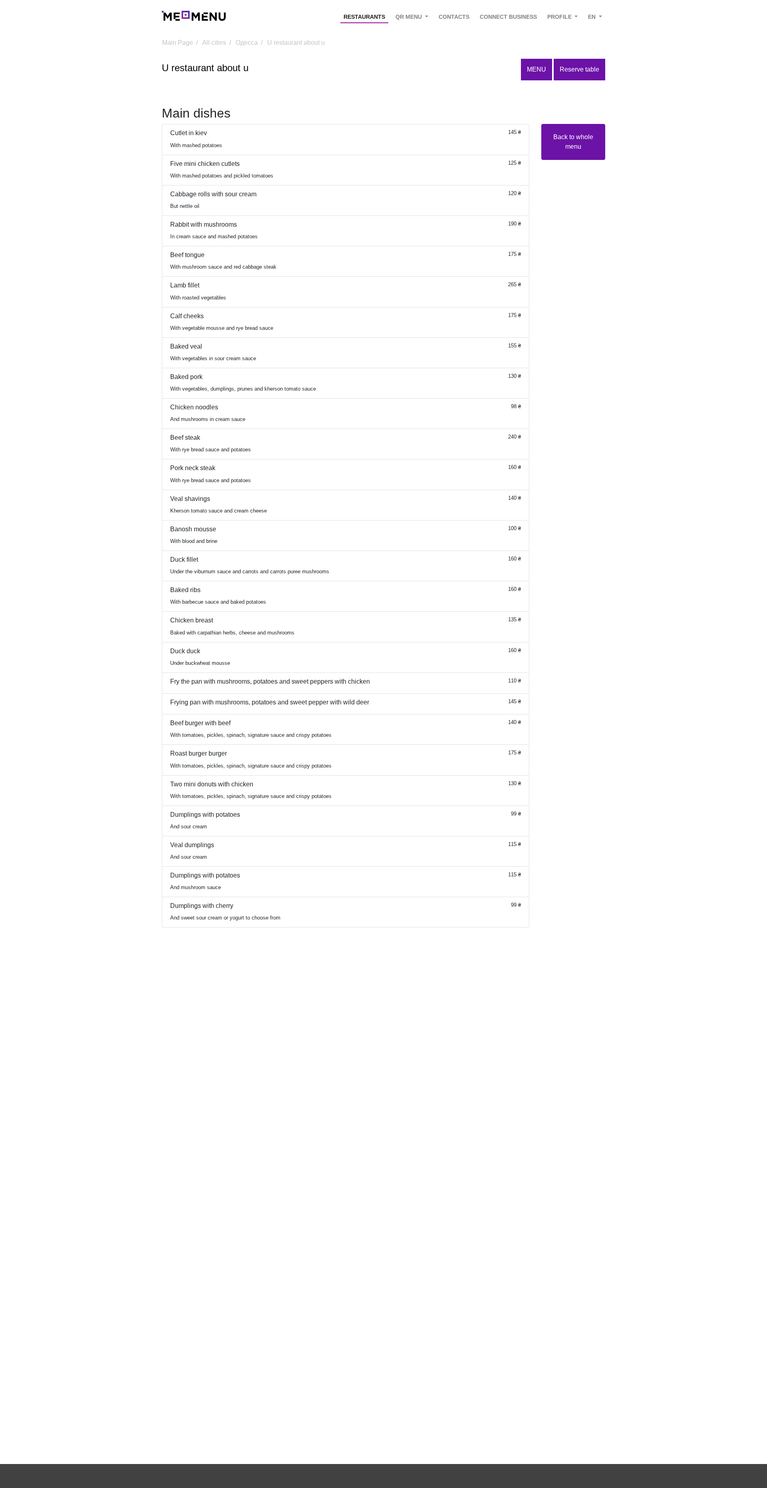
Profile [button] (560, 17)
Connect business (508, 17)
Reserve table (579, 69)
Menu (536, 69)
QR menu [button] (409, 17)
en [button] (592, 17)
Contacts (454, 17)
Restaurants (364, 17)
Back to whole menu (573, 142)
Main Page (177, 42)
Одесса (247, 42)
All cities (214, 42)
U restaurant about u (296, 42)
